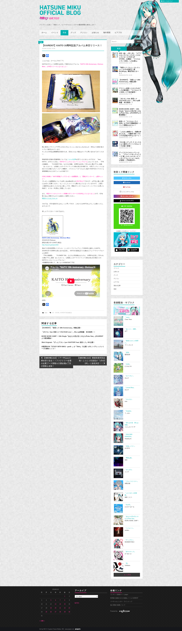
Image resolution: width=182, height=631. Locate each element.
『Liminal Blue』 (130, 387)
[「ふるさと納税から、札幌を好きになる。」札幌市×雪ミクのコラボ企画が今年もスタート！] (115, 133)
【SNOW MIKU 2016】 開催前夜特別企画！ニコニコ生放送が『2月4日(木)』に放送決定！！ (91, 360)
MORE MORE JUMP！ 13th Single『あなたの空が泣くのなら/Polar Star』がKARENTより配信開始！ (130, 112)
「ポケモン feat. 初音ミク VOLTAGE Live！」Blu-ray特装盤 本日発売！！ (68, 332)
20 (55, 608)
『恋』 (127, 563)
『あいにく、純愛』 (131, 329)
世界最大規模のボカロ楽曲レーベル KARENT (124, 598)
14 (60, 604)
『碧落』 (127, 352)
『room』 (127, 317)
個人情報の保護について (117, 605)
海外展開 (106, 32)
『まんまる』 (129, 469)
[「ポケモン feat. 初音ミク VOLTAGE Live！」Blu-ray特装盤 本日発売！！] (115, 100)
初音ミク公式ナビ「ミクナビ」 (127, 231)
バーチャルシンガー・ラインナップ (121, 601)
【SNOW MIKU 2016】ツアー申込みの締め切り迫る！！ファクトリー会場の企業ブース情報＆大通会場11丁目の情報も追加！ (56, 362)
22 (65, 608)
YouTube (127, 187)
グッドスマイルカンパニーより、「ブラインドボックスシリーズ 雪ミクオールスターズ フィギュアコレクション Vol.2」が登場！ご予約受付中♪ (130, 156)
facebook (127, 182)
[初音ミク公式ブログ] (60, 12)
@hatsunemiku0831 (127, 200)
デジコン (83, 32)
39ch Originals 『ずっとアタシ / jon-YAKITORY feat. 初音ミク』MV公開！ (68, 342)
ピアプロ (118, 32)
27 (55, 612)
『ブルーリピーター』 (131, 481)
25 (46, 612)
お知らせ (95, 32)
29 (65, 612)
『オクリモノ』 (129, 376)
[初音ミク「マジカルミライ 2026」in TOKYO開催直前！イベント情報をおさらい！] (115, 123)
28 (60, 612)
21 (60, 608)
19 (51, 608)
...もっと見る (127, 574)
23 (69, 608)
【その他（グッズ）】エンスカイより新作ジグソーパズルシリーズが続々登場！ (130, 144)
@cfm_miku (127, 178)
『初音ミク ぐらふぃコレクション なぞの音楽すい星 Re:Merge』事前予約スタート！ (129, 70)
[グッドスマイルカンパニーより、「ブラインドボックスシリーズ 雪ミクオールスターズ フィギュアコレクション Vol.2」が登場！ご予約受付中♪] (115, 154)
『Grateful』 (128, 411)
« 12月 (41, 621)
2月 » (43, 621)
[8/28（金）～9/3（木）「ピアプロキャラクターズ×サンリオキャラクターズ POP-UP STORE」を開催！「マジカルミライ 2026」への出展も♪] (115, 55)
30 (69, 612)
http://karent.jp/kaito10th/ (50, 245)
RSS (77, 603)
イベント (54, 32)
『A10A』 (128, 364)
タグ (135, 48)
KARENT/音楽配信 (66, 312)
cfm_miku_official (127, 196)
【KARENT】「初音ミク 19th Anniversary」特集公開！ (61, 328)
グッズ (73, 32)
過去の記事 (117, 285)
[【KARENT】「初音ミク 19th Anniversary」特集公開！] (115, 81)
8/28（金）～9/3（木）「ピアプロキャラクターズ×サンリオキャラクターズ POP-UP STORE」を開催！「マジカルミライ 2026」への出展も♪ (130, 57)
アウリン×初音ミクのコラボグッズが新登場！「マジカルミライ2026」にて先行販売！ (130, 90)
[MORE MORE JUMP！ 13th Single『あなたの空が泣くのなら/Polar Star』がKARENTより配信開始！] (115, 110)
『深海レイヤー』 (130, 446)
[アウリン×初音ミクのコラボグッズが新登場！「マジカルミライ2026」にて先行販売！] (115, 90)
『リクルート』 (129, 528)
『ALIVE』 (128, 505)
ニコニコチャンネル (127, 191)
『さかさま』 (129, 399)
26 (51, 612)
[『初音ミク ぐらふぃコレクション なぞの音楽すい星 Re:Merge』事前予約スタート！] (115, 69)
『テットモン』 (129, 540)
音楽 (64, 32)
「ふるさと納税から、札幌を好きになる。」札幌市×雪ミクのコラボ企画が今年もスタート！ (130, 133)
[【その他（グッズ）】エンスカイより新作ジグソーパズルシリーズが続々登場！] (115, 143)
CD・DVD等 (55, 312)
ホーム (44, 32)
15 (65, 604)
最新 (119, 48)
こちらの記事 (71, 159)
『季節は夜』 (129, 458)
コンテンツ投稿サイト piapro (119, 594)
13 (55, 604)
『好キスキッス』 (130, 551)
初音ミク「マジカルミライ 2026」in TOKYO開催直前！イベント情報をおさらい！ (130, 123)
